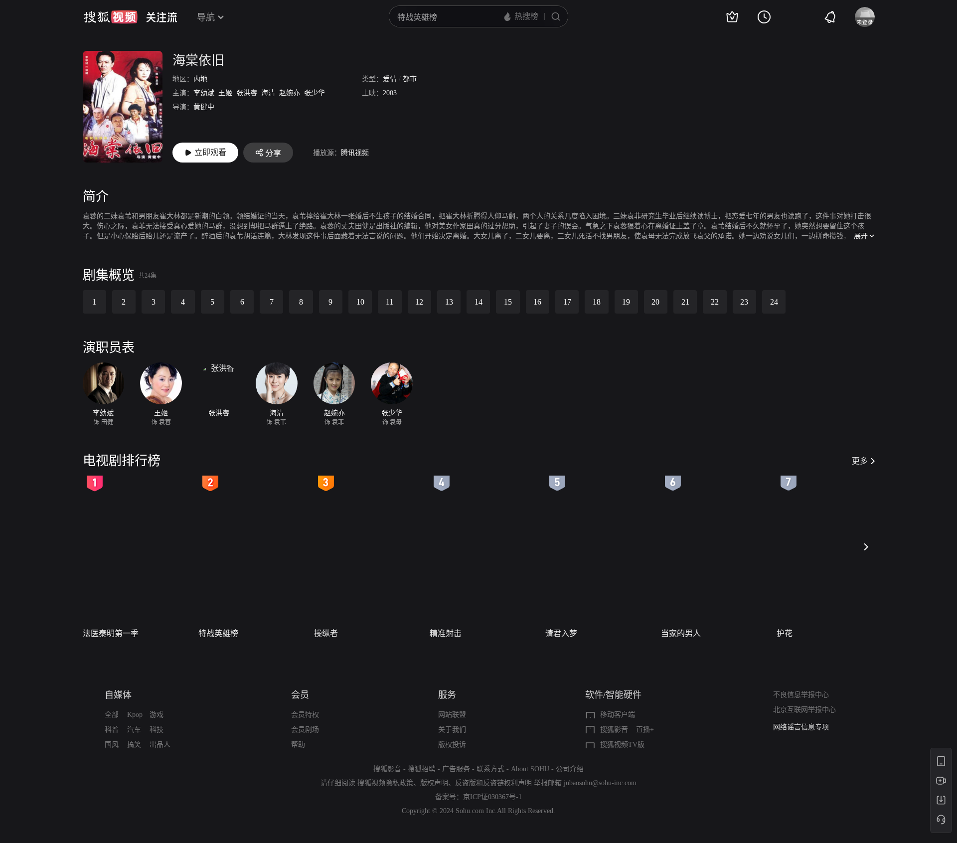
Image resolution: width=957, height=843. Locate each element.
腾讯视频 (355, 153)
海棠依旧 (198, 60)
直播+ (645, 729)
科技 (156, 729)
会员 (300, 695)
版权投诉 (452, 744)
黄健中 (203, 107)
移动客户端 (617, 714)
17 (567, 302)
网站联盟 (452, 714)
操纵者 (326, 633)
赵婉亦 (289, 93)
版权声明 (434, 783)
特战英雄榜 (218, 633)
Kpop (135, 714)
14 (478, 302)
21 (685, 302)
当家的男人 (681, 633)
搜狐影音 (614, 729)
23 (744, 302)
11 (389, 302)
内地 (200, 79)
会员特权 (305, 714)
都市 (410, 79)
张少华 (314, 93)
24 (774, 302)
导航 (206, 17)
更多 (860, 461)
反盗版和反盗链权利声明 (493, 783)
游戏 (156, 714)
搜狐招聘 (422, 769)
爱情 (390, 79)
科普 (112, 729)
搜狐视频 (111, 17)
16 (537, 302)
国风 (112, 744)
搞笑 (134, 744)
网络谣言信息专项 (801, 727)
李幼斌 (203, 93)
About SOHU (530, 769)
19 (626, 302)
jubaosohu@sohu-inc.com (600, 783)
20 (655, 302)
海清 (268, 93)
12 (419, 302)
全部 (112, 714)
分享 (273, 153)
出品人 (160, 744)
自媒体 (118, 695)
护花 (785, 633)
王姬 (225, 93)
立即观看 (210, 152)
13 (449, 302)
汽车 (134, 729)
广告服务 (456, 769)
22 (715, 302)
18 (597, 302)
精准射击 (446, 633)
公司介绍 (570, 769)
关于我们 (452, 729)
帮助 (298, 744)
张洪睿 (246, 93)
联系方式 (490, 769)
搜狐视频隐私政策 (385, 783)
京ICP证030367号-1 (492, 797)
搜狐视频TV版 (622, 744)
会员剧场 (305, 729)
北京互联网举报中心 (804, 709)
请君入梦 (561, 633)
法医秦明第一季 (111, 633)
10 (360, 302)
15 (508, 302)
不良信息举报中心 (801, 694)
